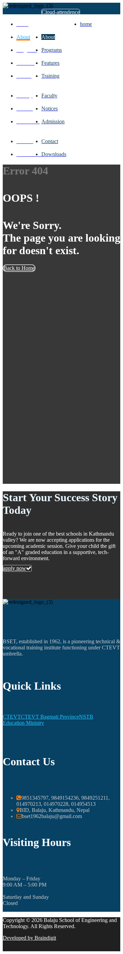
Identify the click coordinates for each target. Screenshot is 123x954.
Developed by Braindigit (29, 938)
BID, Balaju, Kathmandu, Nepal (54, 810)
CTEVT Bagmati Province (50, 717)
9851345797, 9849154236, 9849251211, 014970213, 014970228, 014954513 (63, 801)
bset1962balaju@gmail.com (52, 816)
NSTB (86, 717)
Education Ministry (23, 723)
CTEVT (12, 717)
